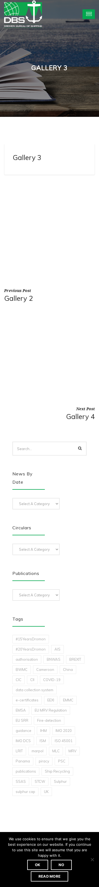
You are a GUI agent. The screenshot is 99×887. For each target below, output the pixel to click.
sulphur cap (25, 791)
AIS (57, 649)
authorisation (27, 659)
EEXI (50, 700)
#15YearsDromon (31, 639)
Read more (49, 876)
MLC (56, 751)
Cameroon (45, 669)
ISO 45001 (64, 741)
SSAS (21, 781)
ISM (43, 741)
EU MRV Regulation (51, 710)
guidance (23, 730)
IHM (43, 730)
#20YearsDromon (31, 649)
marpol (37, 751)
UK (46, 791)
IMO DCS (23, 741)
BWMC (22, 669)
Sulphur (60, 781)
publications (26, 771)
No (61, 865)
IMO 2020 (64, 730)
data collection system (34, 690)
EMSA (21, 710)
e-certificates (27, 700)
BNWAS (54, 659)
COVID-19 (52, 679)
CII (32, 679)
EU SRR (22, 720)
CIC (18, 679)
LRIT (19, 751)
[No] (92, 859)
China (68, 669)
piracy (44, 761)
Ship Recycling (57, 771)
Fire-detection (49, 720)
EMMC (68, 700)
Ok (37, 865)
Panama (23, 761)
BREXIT (75, 659)
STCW (40, 781)
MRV (72, 751)
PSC (61, 761)
